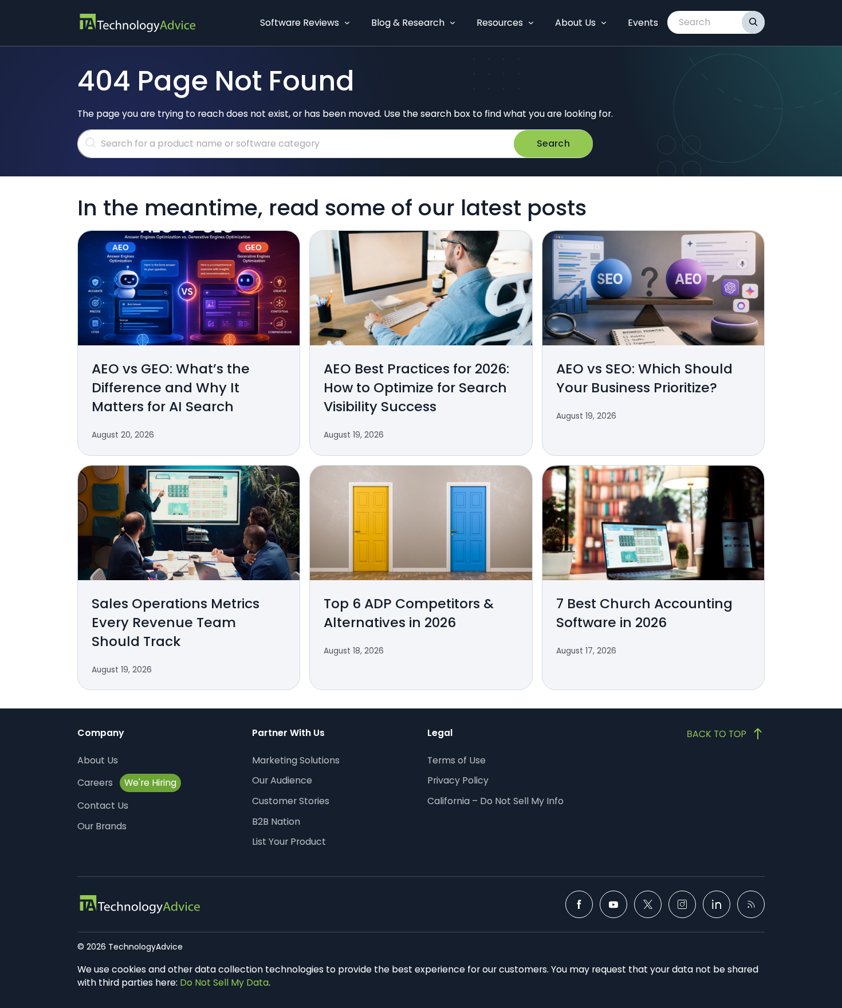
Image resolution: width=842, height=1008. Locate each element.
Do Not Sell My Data (224, 982)
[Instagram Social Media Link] (682, 904)
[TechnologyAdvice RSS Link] (751, 904)
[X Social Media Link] (648, 904)
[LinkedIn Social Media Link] (716, 904)
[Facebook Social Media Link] (579, 904)
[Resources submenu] (531, 23)
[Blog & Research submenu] (452, 23)
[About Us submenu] (603, 23)
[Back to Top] (726, 734)
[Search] (753, 22)
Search (553, 143)
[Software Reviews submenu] (347, 23)
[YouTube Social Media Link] (613, 904)
